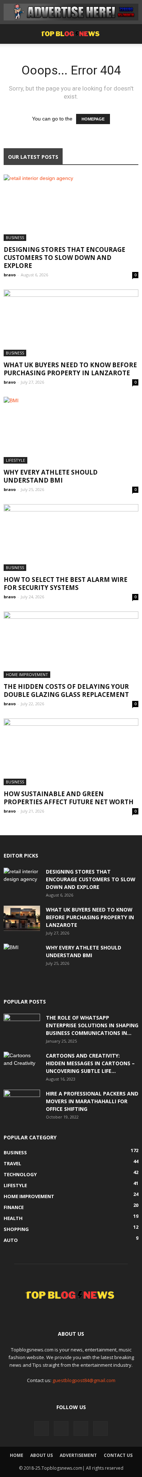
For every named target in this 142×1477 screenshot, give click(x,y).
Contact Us (118, 1455)
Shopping (16, 1229)
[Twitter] (61, 1428)
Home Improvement (27, 674)
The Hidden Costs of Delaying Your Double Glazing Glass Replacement (66, 690)
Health (13, 1218)
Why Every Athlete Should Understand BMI (51, 476)
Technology (20, 1174)
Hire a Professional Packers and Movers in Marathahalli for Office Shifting (92, 1101)
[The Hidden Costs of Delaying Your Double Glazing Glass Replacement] (71, 644)
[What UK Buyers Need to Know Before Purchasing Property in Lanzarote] (71, 322)
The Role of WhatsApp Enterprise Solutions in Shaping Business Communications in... (92, 1025)
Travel (12, 1163)
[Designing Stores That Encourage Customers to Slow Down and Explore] (71, 207)
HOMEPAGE (93, 119)
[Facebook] (41, 1428)
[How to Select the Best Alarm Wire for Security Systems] (71, 537)
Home (16, 1455)
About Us (41, 1455)
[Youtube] (100, 1428)
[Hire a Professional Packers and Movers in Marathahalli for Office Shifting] (22, 1102)
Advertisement (78, 1455)
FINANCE (14, 1207)
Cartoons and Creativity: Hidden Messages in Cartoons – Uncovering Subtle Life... (90, 1063)
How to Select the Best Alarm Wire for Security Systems (65, 583)
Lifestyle (15, 460)
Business (15, 237)
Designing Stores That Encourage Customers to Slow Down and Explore (64, 257)
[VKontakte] (81, 1428)
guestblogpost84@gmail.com (83, 1380)
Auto (11, 1240)
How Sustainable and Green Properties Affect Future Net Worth (69, 798)
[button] (132, 34)
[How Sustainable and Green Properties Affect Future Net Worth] (71, 751)
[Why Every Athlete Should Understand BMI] (71, 430)
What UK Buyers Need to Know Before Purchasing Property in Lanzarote (70, 369)
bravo (10, 274)
